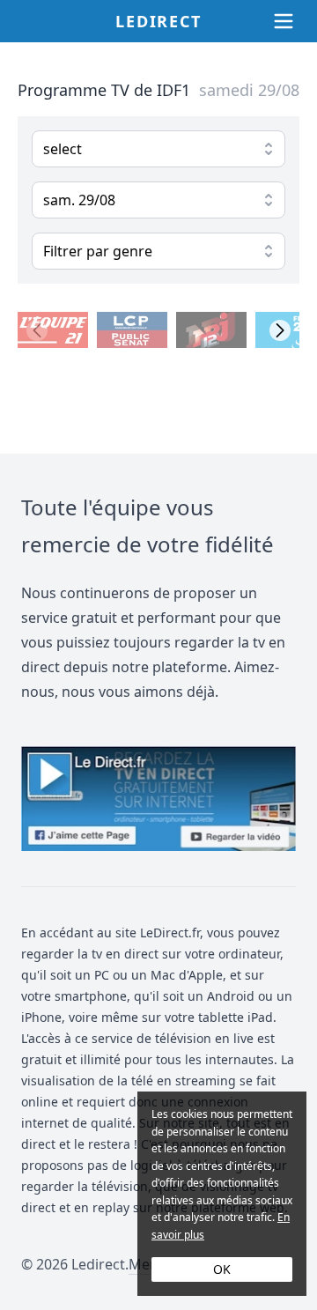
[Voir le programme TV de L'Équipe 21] (53, 330)
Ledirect (158, 21)
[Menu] (283, 21)
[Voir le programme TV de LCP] (132, 330)
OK (222, 1269)
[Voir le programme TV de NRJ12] (211, 330)
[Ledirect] (158, 798)
